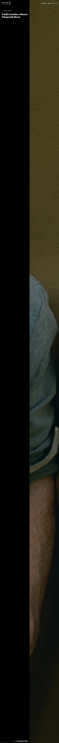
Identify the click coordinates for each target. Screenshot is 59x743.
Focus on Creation (7, 10)
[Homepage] (6, 3)
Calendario (43, 3)
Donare (49, 3)
